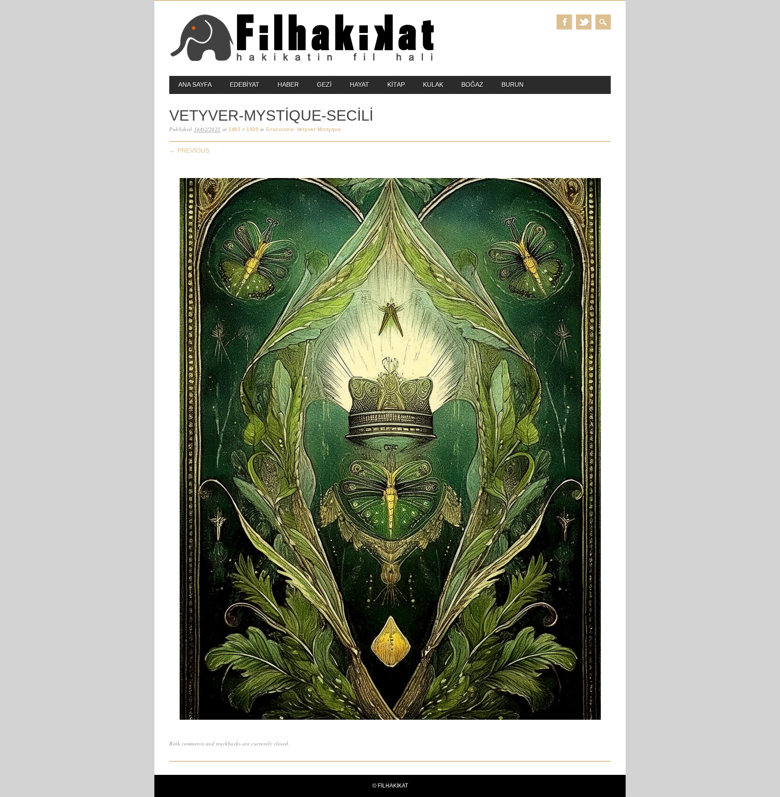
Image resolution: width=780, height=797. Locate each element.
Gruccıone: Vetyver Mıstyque (303, 129)
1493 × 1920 (243, 129)
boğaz (472, 84)
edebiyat (245, 84)
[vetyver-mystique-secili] (390, 720)
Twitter (583, 21)
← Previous (189, 150)
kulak (433, 84)
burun (512, 84)
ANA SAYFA (195, 84)
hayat (359, 84)
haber (288, 84)
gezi (324, 84)
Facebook (564, 21)
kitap (396, 84)
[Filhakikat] (301, 60)
